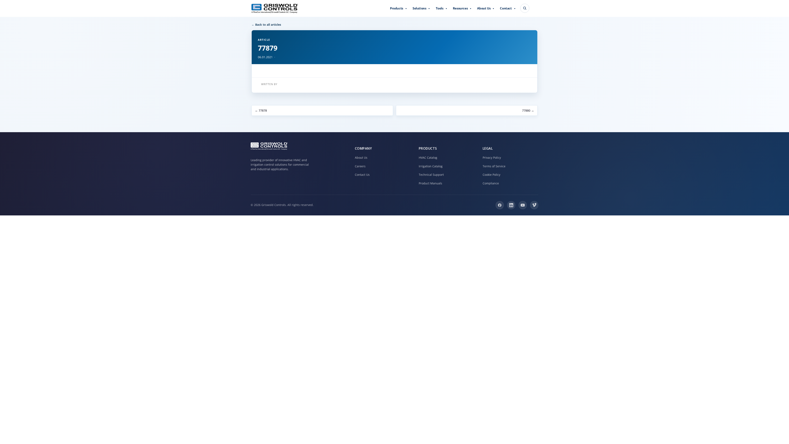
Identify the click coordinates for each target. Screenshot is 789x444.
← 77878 (261, 110)
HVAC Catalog (428, 158)
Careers (360, 166)
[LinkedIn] (511, 205)
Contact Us (362, 175)
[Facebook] (500, 205)
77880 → (528, 110)
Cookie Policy (491, 175)
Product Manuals (430, 183)
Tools (439, 8)
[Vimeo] (534, 205)
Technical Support (431, 175)
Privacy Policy (492, 158)
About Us (483, 8)
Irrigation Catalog (431, 166)
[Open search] (524, 8)
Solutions (419, 8)
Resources (460, 8)
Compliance (491, 183)
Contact (506, 8)
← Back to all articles (266, 25)
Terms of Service (494, 166)
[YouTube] (523, 205)
